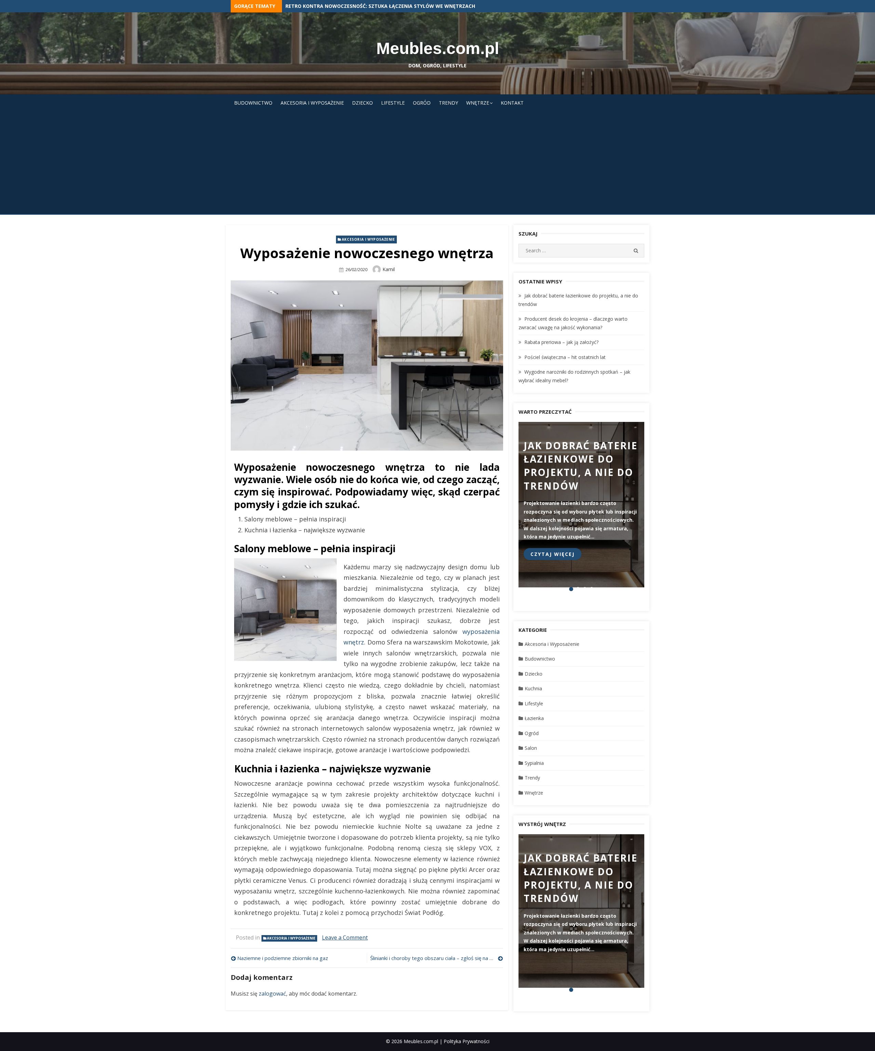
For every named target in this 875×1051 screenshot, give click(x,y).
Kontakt (512, 102)
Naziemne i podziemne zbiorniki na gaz (282, 958)
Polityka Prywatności (466, 1041)
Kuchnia (533, 688)
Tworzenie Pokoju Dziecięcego (325, 6)
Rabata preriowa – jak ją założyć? (561, 342)
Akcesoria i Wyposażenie (312, 102)
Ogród (422, 102)
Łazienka (534, 718)
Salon (531, 748)
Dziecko (362, 102)
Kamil (388, 269)
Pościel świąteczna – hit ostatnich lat (565, 357)
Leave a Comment (345, 937)
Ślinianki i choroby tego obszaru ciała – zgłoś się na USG (435, 958)
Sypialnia (534, 763)
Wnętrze (477, 102)
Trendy (448, 102)
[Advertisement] (437, 163)
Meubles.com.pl (437, 48)
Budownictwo (253, 102)
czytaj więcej (552, 554)
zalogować (272, 993)
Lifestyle (393, 102)
